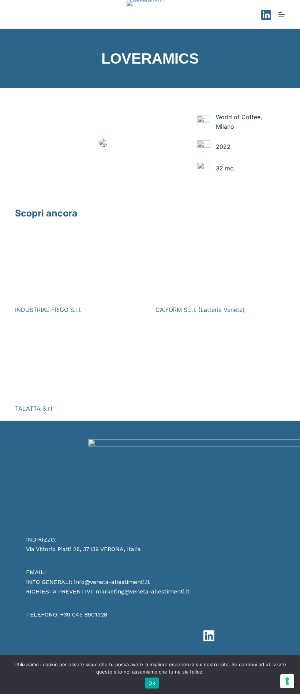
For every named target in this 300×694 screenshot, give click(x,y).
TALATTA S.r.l (33, 408)
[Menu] (281, 14)
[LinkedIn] (266, 15)
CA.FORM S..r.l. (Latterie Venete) (200, 309)
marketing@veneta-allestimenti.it (142, 591)
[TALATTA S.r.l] (80, 361)
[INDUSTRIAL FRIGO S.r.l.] (80, 263)
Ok (152, 683)
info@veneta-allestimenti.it (112, 581)
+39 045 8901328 (83, 614)
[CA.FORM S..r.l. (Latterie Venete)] (220, 263)
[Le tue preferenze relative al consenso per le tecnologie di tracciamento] (287, 681)
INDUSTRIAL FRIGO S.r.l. (48, 309)
